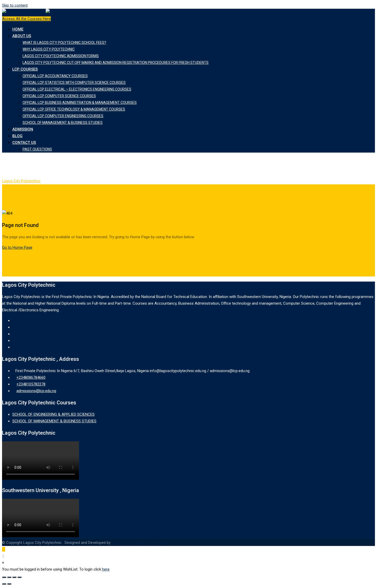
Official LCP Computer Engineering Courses (63, 116)
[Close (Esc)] (4, 577)
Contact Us (24, 142)
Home (17, 29)
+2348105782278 (30, 384)
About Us (21, 36)
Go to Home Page (17, 247)
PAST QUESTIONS (37, 149)
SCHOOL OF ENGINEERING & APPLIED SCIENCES (53, 414)
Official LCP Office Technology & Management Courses (74, 109)
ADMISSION (22, 129)
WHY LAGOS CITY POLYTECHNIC (49, 49)
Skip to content (15, 5)
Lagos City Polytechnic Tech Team (141, 542)
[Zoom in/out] (19, 577)
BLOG (17, 136)
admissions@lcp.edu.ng (36, 390)
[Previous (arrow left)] (4, 584)
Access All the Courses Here (26, 18)
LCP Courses (25, 69)
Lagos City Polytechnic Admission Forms (61, 56)
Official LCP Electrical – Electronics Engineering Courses (77, 89)
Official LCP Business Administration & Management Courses (80, 103)
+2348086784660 (30, 377)
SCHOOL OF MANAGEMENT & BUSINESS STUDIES (63, 123)
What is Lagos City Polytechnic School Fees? (64, 43)
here (106, 569)
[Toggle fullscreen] (14, 577)
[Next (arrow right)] (9, 584)
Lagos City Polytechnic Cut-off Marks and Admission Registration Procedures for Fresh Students (116, 63)
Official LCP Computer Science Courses (59, 96)
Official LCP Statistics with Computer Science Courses (74, 83)
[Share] (9, 577)
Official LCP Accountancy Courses (55, 76)
